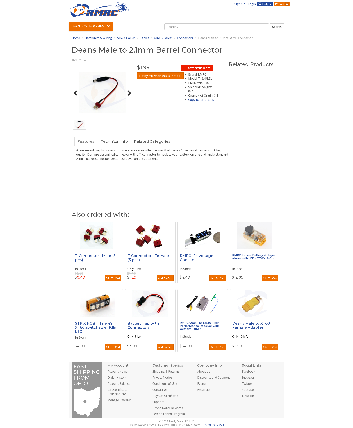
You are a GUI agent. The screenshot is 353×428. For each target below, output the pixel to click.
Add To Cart (113, 278)
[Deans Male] (98, 235)
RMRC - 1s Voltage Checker (196, 258)
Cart (283, 4)
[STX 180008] (98, 303)
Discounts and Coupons (213, 377)
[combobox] (216, 26)
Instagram (249, 377)
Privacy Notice (162, 377)
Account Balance (119, 384)
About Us (203, 371)
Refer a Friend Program (168, 414)
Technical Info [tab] (114, 141)
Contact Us (159, 390)
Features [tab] (86, 141)
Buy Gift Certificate (165, 396)
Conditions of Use (164, 384)
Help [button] (266, 4)
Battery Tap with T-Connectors (145, 325)
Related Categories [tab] (152, 141)
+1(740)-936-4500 (214, 425)
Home (76, 38)
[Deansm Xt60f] (255, 303)
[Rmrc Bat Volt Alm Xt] (255, 235)
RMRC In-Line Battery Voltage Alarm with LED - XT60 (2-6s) (253, 256)
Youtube (248, 390)
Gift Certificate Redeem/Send (117, 392)
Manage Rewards (119, 400)
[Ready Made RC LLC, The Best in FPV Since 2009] (99, 9)
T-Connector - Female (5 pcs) (148, 258)
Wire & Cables (126, 38)
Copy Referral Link (201, 100)
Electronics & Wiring (98, 38)
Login (252, 4)
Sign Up (239, 4)
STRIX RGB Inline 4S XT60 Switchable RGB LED (95, 327)
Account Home (118, 371)
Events (201, 384)
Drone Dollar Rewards (167, 408)
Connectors (185, 38)
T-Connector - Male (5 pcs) (95, 258)
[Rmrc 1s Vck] (203, 235)
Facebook (248, 371)
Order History (117, 377)
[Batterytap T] (150, 303)
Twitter (247, 384)
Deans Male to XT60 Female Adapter (251, 325)
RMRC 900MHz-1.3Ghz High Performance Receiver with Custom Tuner (199, 326)
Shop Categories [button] (88, 26)
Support (158, 402)
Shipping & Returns (165, 371)
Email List (203, 390)
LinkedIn (248, 396)
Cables (144, 38)
